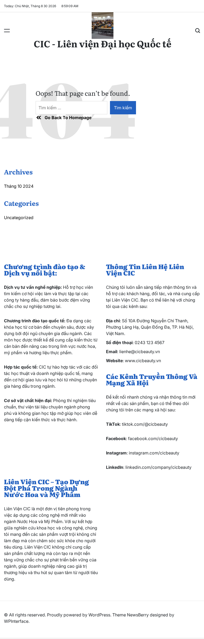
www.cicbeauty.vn (143, 360)
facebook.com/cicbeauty (153, 438)
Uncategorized (18, 217)
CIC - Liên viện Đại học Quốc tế (102, 43)
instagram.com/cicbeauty (154, 453)
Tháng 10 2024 (18, 186)
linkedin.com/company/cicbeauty (158, 467)
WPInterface (16, 621)
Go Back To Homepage (68, 117)
